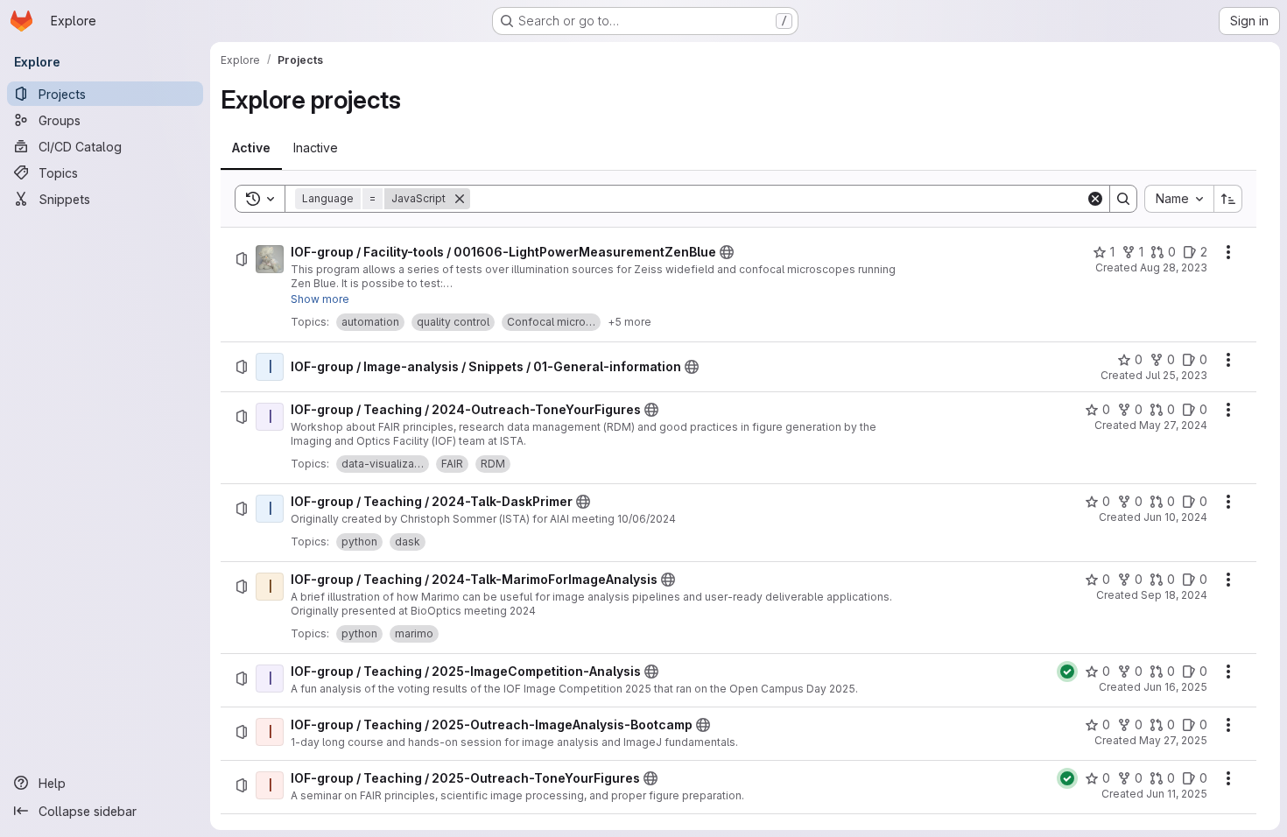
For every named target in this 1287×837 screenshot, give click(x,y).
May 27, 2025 (1173, 740)
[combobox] (1178, 199)
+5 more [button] (629, 321)
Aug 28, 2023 (1173, 267)
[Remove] (459, 198)
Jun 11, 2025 (1176, 793)
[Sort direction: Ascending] (1228, 199)
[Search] (1123, 199)
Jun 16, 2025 (1175, 686)
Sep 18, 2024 (1174, 594)
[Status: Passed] (1067, 671)
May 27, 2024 (1173, 425)
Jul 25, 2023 (1176, 375)
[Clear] (1095, 198)
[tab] (251, 148)
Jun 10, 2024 (1175, 517)
